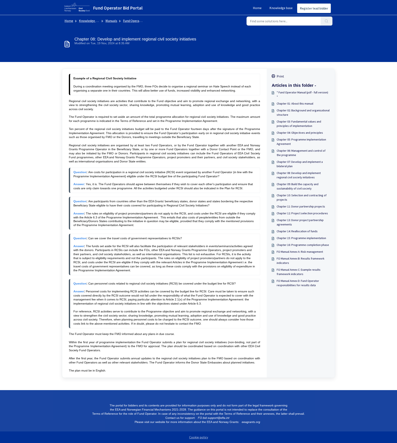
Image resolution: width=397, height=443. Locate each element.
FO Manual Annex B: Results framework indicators (300, 261)
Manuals (111, 21)
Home (257, 8)
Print (280, 76)
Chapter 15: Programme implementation (301, 238)
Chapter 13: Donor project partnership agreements (300, 222)
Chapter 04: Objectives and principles (300, 133)
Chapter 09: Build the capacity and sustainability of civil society (297, 186)
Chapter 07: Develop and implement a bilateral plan (300, 164)
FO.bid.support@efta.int (213, 417)
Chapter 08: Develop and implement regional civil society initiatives (299, 175)
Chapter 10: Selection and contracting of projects (301, 197)
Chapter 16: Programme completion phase (303, 245)
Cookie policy (198, 437)
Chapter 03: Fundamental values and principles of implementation (299, 124)
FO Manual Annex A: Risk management (300, 252)
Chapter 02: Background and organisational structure (303, 112)
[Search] (326, 21)
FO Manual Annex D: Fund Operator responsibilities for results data (298, 283)
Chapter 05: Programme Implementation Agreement (301, 142)
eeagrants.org (251, 422)
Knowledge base (281, 8)
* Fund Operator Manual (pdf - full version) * (302, 95)
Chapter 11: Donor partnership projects (301, 206)
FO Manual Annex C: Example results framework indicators (298, 272)
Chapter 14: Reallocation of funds (297, 231)
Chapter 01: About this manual (295, 103)
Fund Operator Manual (139, 21)
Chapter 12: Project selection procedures (302, 213)
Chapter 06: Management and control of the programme (301, 153)
